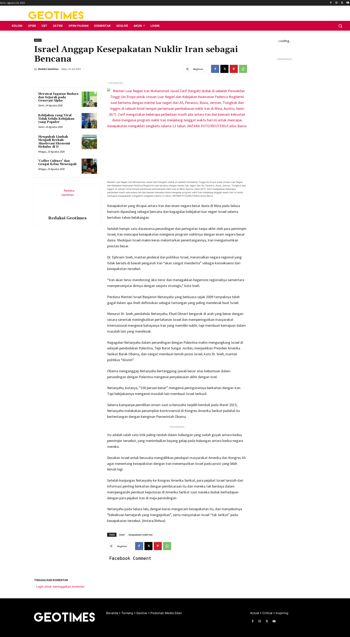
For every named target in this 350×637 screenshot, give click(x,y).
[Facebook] (331, 3)
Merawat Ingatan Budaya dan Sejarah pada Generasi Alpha (58, 97)
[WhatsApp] (243, 69)
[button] (340, 26)
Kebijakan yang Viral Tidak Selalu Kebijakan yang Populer (56, 118)
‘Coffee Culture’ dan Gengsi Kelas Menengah (57, 162)
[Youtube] (347, 3)
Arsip (38, 40)
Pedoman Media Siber (166, 613)
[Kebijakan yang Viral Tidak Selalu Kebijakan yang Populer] (89, 120)
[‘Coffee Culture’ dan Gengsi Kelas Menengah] (89, 166)
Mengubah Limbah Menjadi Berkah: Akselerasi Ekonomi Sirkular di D (54, 142)
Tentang (127, 613)
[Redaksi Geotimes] (67, 200)
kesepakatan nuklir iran (140, 534)
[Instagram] (336, 3)
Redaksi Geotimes (48, 69)
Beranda (112, 613)
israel (121, 534)
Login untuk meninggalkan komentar (60, 586)
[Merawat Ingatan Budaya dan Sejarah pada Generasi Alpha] (89, 99)
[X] (342, 3)
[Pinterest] (234, 69)
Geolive (142, 613)
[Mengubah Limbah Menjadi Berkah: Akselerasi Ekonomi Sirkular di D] (89, 142)
